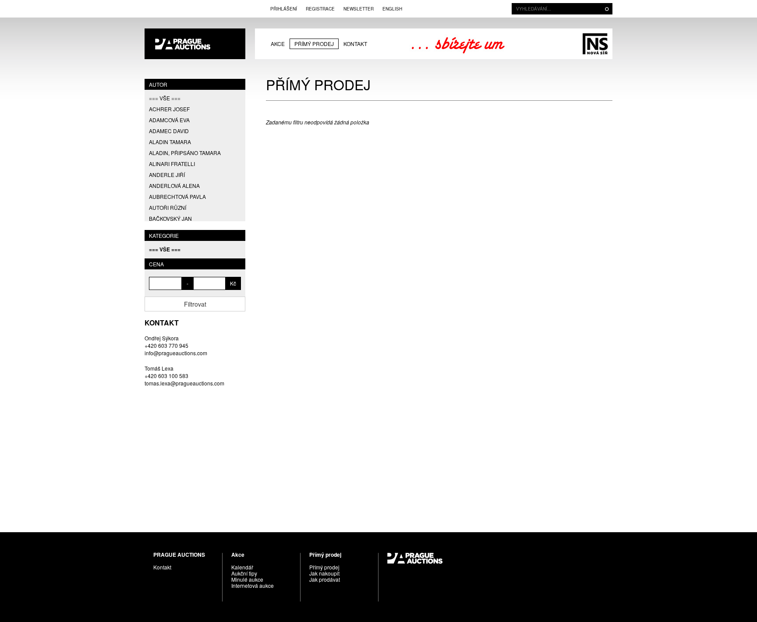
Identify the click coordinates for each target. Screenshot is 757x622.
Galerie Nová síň (595, 44)
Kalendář (242, 567)
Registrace (320, 9)
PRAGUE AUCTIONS (195, 43)
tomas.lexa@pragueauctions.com (184, 383)
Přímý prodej (314, 43)
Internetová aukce (252, 585)
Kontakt (355, 43)
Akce (278, 43)
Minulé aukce (247, 579)
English (392, 9)
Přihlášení (283, 9)
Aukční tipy (244, 573)
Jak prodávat (324, 579)
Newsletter (358, 9)
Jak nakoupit (324, 573)
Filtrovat (195, 304)
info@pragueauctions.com (176, 353)
